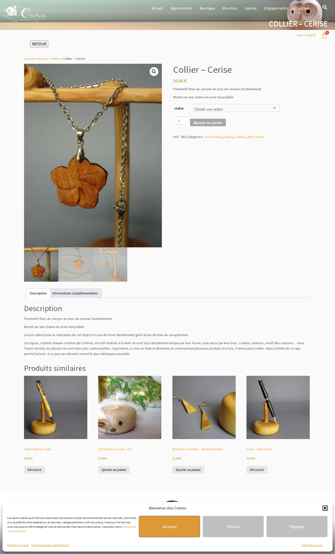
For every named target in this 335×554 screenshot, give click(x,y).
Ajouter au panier (207, 122)
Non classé (256, 137)
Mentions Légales (18, 545)
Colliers (54, 58)
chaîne (179, 108)
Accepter (169, 526)
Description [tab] (38, 293)
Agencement (181, 8)
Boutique (207, 8)
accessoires (214, 137)
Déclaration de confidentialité (50, 545)
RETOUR (39, 43)
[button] (325, 508)
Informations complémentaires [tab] (75, 293)
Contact (302, 8)
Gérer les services (312, 545)
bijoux (42, 58)
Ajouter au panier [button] (114, 469)
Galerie (251, 8)
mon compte (306, 35)
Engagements (276, 8)
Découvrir (34, 469)
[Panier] (324, 35)
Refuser (233, 526)
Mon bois (229, 8)
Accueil (157, 8)
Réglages (297, 526)
